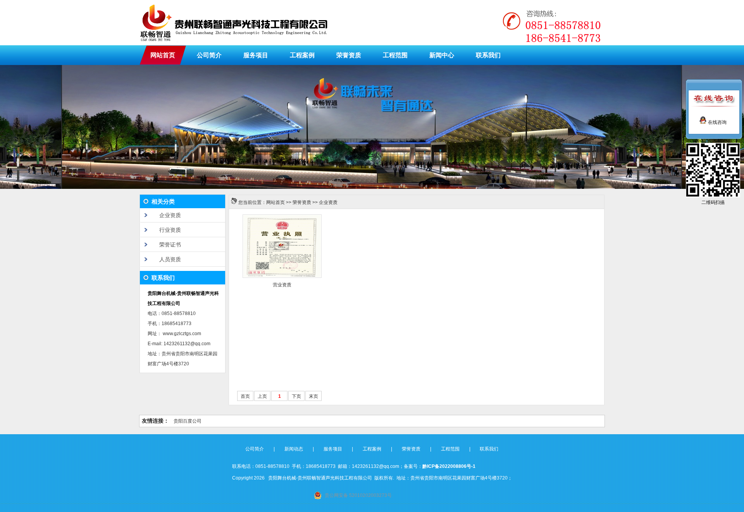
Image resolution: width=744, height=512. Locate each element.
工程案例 (302, 55)
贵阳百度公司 (188, 421)
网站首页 (162, 55)
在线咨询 (717, 122)
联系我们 (488, 55)
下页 (296, 396)
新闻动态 (293, 449)
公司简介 (209, 55)
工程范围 (395, 55)
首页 (245, 396)
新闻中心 (441, 55)
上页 (262, 396)
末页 (313, 396)
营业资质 (282, 285)
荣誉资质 (348, 55)
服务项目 (255, 55)
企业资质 (328, 202)
